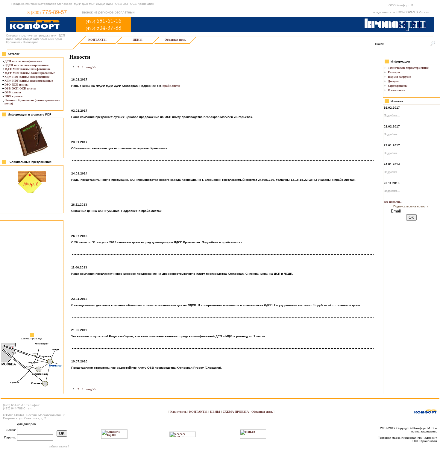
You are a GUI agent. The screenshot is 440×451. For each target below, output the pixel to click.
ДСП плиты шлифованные (23, 61)
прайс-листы (171, 85)
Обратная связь (175, 39)
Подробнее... (392, 115)
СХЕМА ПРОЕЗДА (236, 411)
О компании (396, 90)
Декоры (393, 81)
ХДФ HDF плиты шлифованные (26, 76)
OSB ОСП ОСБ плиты (20, 88)
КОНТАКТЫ (97, 39)
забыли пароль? (59, 446)
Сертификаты (397, 85)
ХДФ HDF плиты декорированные (28, 80)
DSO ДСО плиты (16, 84)
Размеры (394, 72)
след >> (91, 67)
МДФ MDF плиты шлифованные (27, 69)
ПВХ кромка (13, 96)
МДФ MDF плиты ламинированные (29, 73)
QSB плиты (12, 92)
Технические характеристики (408, 67)
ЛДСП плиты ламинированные (26, 65)
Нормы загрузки (399, 76)
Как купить (178, 411)
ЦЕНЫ (137, 39)
